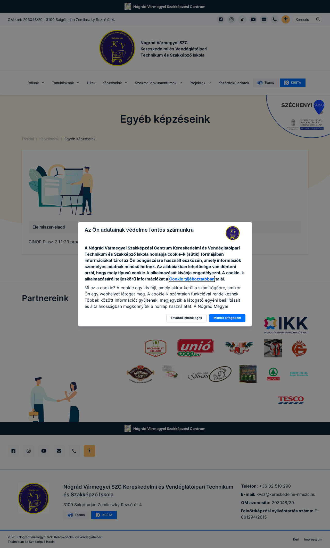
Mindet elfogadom (227, 318)
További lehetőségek (186, 318)
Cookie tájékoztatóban (191, 278)
